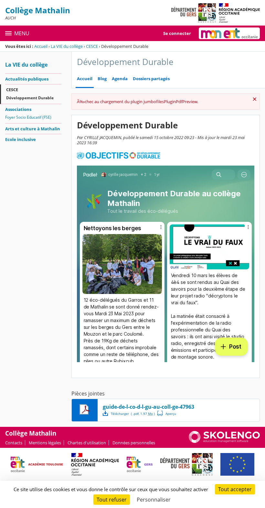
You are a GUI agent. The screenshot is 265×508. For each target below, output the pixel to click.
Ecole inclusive (20, 139)
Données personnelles (133, 442)
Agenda (120, 78)
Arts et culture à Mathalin (32, 129)
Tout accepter (235, 489)
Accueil (41, 46)
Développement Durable (30, 98)
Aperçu (166, 413)
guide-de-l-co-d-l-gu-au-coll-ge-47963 (148, 406)
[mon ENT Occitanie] (229, 33)
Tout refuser (112, 499)
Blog (102, 78)
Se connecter (177, 33)
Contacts (13, 442)
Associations (18, 109)
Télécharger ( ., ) (133, 413)
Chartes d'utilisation (87, 442)
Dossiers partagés (151, 78)
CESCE (92, 46)
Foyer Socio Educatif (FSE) (28, 117)
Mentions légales (45, 442)
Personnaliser (154, 499)
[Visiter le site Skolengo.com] (224, 441)
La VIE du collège (67, 46)
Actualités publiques (26, 79)
